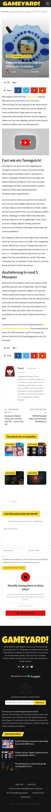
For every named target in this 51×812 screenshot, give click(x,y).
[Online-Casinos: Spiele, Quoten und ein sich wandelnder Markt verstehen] (36, 449)
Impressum (25, 797)
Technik (28, 56)
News (9, 56)
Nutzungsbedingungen (17, 793)
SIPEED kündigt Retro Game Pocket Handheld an (37, 419)
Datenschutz (38, 793)
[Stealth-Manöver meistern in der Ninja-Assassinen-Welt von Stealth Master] (14, 449)
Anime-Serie (32, 96)
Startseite (5, 12)
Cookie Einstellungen (34, 804)
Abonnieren (39, 703)
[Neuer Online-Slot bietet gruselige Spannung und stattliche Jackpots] (36, 478)
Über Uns (19, 784)
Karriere (31, 784)
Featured (17, 56)
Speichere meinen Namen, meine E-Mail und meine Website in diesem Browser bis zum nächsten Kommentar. (25, 560)
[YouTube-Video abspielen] (25, 142)
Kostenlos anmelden (27, 613)
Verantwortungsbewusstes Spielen (25, 789)
